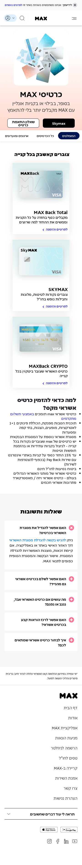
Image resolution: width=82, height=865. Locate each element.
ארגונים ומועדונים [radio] (16, 135)
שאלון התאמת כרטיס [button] (23, 123)
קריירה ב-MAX (65, 767)
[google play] (68, 829)
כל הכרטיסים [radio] (45, 135)
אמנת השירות (66, 777)
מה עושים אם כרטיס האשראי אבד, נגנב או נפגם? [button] (40, 602)
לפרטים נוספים (13, 5)
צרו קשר (70, 788)
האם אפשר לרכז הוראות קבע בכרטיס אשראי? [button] (43, 622)
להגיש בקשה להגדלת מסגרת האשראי (37, 539)
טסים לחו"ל (68, 757)
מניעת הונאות (66, 737)
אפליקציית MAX (64, 727)
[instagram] (49, 841)
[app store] (49, 829)
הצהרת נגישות (65, 798)
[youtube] (74, 841)
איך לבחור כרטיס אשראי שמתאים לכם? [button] (40, 642)
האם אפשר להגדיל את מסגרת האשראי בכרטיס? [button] (43, 530)
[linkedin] (66, 841)
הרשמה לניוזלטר (64, 747)
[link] (41, 18)
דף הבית (70, 707)
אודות (72, 717)
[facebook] (58, 841)
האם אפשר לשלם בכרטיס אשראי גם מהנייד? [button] (40, 581)
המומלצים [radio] (68, 135)
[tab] (41, 530)
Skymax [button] (58, 123)
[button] (75, 5)
